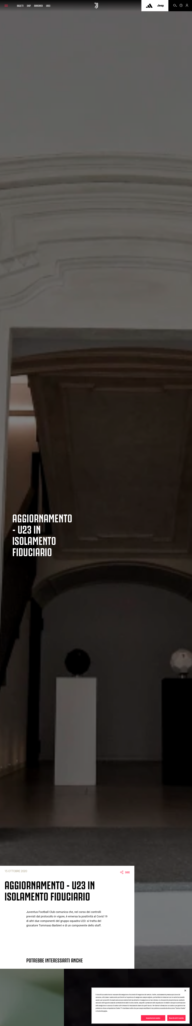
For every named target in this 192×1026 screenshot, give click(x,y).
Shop (29, 5)
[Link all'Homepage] (96, 5)
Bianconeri (38, 5)
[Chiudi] (185, 990)
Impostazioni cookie (153, 1018)
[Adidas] (149, 5)
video (48, 5)
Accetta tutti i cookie (176, 1018)
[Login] (187, 6)
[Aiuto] (181, 6)
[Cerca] (175, 6)
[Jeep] (160, 5)
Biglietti (20, 5)
